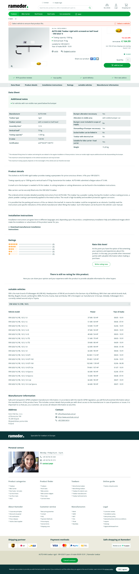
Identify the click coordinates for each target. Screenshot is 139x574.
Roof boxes (39, 14)
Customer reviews (109, 511)
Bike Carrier (26, 14)
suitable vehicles (85, 85)
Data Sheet (15, 85)
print (56, 51)
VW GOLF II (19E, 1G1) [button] (18, 304)
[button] (116, 6)
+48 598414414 (63, 420)
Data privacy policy (110, 516)
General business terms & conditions (115, 519)
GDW (74, 514)
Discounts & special (15, 514)
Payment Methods (46, 519)
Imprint (106, 521)
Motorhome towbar (79, 486)
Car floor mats (14, 496)
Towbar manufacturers (79, 493)
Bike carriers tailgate (47, 493)
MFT (74, 516)
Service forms (45, 524)
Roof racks (51, 14)
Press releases (14, 519)
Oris (74, 519)
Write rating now (101, 264)
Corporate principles (16, 511)
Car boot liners (14, 493)
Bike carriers (44, 491)
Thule (74, 521)
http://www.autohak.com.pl (68, 417)
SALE (79, 14)
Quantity (120, 60)
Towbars (14, 14)
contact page (48, 463)
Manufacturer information (108, 85)
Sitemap (106, 524)
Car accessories (65, 14)
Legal (105, 507)
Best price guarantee (47, 511)
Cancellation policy (109, 514)
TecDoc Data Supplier (16, 521)
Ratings (70, 85)
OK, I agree (122, 569)
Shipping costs (45, 526)
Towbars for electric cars (80, 491)
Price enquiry (45, 521)
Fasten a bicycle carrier (111, 486)
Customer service (48, 507)
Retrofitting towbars (79, 488)
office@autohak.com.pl (67, 414)
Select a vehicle (123, 23)
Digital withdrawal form (111, 526)
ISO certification (14, 516)
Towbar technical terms (80, 496)
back (11, 19)
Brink (74, 511)
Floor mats (44, 496)
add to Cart (118, 65)
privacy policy (109, 569)
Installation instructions (52, 85)
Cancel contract (69, 560)
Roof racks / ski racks (16, 491)
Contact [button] (46, 3)
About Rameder (15, 507)
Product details (31, 85)
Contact (43, 514)
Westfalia (75, 524)
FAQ (42, 516)
